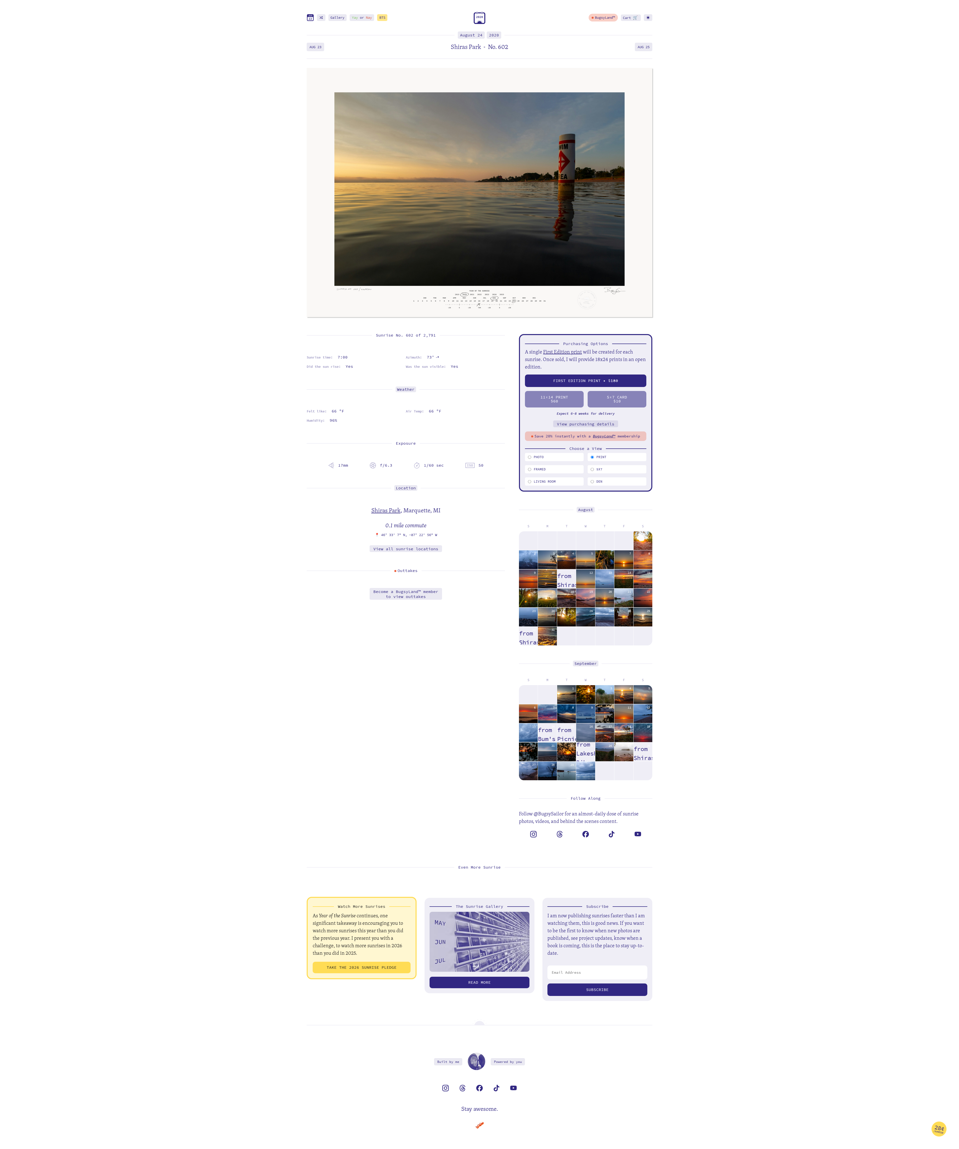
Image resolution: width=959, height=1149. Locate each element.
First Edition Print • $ (585, 380)
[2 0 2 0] (479, 22)
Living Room (545, 481)
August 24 (471, 35)
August (585, 510)
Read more (479, 982)
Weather (406, 389)
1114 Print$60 (554, 399)
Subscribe (597, 989)
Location (406, 488)
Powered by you (508, 1061)
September (585, 663)
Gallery (337, 17)
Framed (540, 469)
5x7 (599, 469)
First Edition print (562, 352)
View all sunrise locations (405, 549)
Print (601, 457)
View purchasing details (585, 424)
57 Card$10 (617, 399)
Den (599, 481)
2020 (494, 35)
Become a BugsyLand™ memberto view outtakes (405, 594)
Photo (539, 457)
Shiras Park (386, 510)
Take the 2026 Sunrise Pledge (362, 967)
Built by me (448, 1061)
